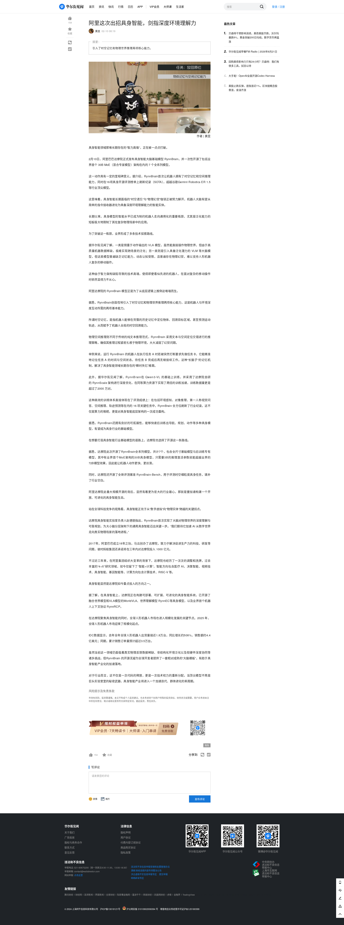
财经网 (78, 894)
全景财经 (110, 894)
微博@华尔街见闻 (268, 851)
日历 (130, 6)
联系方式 (69, 847)
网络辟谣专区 (137, 877)
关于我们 (69, 832)
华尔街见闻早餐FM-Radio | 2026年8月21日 (253, 51)
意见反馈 (69, 852)
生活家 (180, 6)
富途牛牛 (136, 894)
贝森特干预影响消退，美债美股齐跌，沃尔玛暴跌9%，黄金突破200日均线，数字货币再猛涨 (254, 37)
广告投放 (69, 837)
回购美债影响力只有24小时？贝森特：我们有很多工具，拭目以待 (254, 63)
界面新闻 (99, 894)
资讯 (101, 6)
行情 (120, 6)
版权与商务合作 (73, 842)
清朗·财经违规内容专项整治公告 (146, 870)
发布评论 (200, 799)
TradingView (189, 894)
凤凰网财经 (159, 894)
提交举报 (163, 874)
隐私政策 (126, 852)
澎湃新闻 (88, 894)
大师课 (168, 6)
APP (140, 6)
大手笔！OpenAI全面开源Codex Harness (252, 75)
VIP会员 (154, 6)
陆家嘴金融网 (123, 894)
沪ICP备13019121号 (111, 909)
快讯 (111, 6)
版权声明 (126, 832)
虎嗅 (169, 894)
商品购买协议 (128, 847)
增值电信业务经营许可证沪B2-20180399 (179, 909)
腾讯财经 (68, 894)
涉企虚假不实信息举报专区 (144, 874)
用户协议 (126, 837)
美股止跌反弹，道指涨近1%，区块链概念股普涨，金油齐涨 (253, 88)
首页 (91, 6)
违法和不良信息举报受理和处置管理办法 (150, 866)
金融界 (177, 894)
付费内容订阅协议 (131, 842)
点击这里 (78, 875)
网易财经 (147, 894)
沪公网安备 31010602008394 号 (143, 908)
